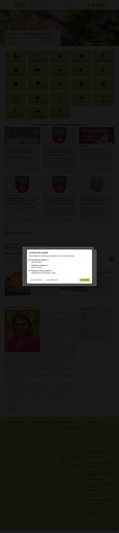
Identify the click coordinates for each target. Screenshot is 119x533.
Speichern (85, 280)
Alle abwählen (52, 280)
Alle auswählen (36, 280)
